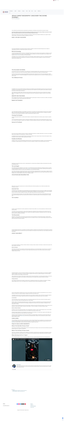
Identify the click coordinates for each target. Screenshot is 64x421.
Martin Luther (22, 315)
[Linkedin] (13, 369)
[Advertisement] (20, 4)
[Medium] (23, 404)
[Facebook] (12, 369)
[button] (10, 13)
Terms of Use (32, 407)
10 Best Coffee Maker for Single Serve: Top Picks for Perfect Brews (19, 390)
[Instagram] (14, 369)
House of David (18, 54)
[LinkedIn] (20, 404)
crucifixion (29, 168)
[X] (22, 404)
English (55, 0)
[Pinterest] (15, 369)
